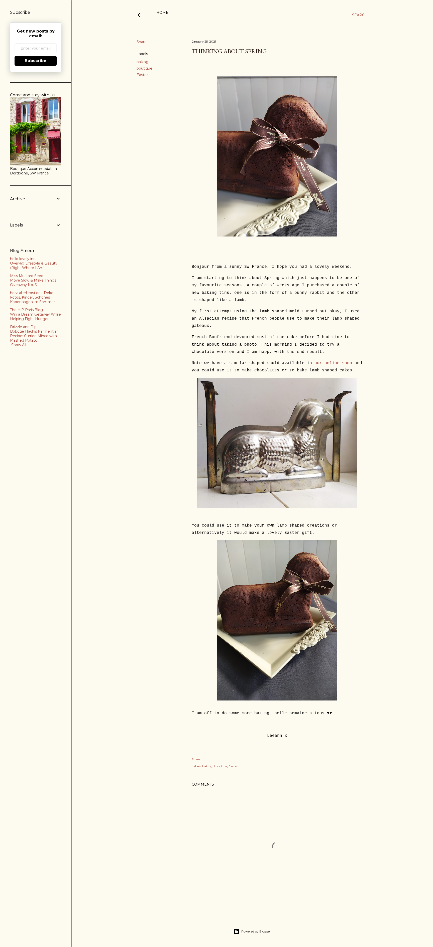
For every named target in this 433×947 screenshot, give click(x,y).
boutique (144, 68)
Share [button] (142, 42)
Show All (18, 345)
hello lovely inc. (23, 259)
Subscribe (35, 60)
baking (142, 62)
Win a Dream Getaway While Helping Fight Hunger (35, 316)
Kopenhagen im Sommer (32, 302)
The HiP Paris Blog (26, 310)
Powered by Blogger (256, 931)
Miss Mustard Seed (26, 276)
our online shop (334, 363)
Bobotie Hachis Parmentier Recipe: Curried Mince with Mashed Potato (34, 336)
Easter (142, 75)
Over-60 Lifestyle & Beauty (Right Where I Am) (33, 265)
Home (162, 12)
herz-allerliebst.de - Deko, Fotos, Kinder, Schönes (32, 295)
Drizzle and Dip (23, 327)
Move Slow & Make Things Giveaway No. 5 (33, 282)
